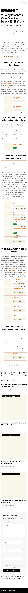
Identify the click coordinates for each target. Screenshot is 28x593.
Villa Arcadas (16, 280)
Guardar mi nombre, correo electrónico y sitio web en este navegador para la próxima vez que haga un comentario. (14, 565)
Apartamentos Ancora (19, 202)
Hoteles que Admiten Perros (8, 11)
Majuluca (15, 353)
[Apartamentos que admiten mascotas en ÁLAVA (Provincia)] (14, 446)
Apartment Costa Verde (20, 211)
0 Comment (18, 25)
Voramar (15, 237)
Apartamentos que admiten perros (10, 9)
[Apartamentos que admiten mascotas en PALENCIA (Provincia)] (14, 485)
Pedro (2, 428)
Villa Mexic (12, 270)
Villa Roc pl (16, 306)
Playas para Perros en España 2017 (6, 374)
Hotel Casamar (9, 87)
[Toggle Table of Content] (17, 57)
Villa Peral (15, 297)
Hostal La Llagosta (18, 144)
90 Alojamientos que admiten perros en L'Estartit (22, 374)
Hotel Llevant (7, 83)
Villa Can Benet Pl (18, 288)
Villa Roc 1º (16, 315)
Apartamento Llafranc (19, 220)
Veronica (3, 25)
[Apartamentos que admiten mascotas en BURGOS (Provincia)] (14, 407)
